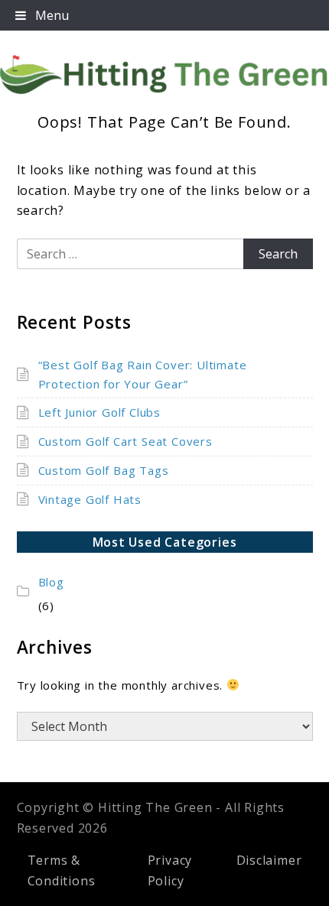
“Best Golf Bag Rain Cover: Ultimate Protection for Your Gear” (142, 374)
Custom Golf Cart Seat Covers (125, 441)
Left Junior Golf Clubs (99, 412)
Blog (51, 581)
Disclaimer (269, 860)
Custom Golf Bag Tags (103, 470)
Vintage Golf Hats (90, 499)
